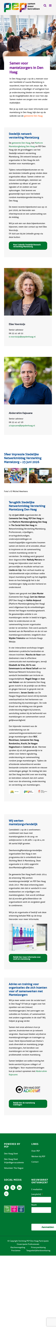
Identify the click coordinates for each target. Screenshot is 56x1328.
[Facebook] (6, 1187)
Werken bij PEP (38, 1156)
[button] (6, 476)
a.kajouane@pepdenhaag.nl (22, 425)
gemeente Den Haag (33, 116)
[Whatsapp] (6, 1193)
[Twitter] (12, 1187)
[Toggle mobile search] (45, 5)
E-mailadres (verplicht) (37, 1192)
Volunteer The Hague (13, 1168)
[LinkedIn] (19, 1187)
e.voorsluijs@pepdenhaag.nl (22, 337)
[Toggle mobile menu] (50, 5)
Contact (34, 1162)
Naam (34, 1205)
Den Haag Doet (11, 1153)
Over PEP (35, 1151)
